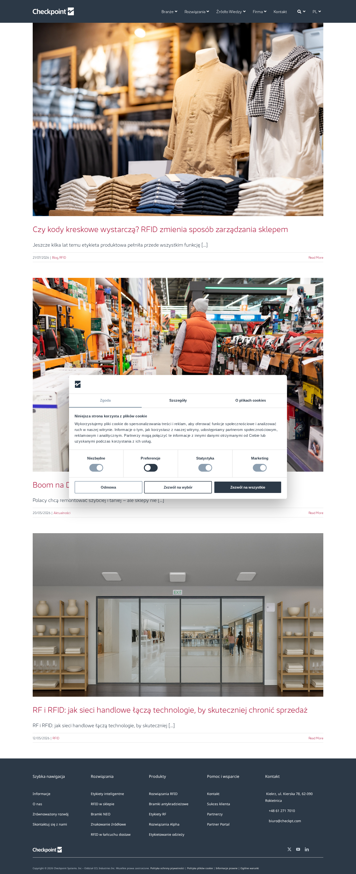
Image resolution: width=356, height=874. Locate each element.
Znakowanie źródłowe (108, 824)
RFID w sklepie (102, 804)
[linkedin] (307, 849)
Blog (174, 128)
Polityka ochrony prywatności (167, 868)
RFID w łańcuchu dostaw (111, 834)
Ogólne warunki (249, 868)
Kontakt (213, 793)
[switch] (151, 468)
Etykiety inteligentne (107, 793)
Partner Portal (218, 824)
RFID (181, 128)
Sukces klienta (218, 804)
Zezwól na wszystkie (247, 487)
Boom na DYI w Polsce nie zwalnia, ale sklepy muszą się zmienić (178, 367)
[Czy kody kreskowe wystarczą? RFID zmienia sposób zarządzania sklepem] (178, 119)
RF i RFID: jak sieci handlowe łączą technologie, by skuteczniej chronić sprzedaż (178, 607)
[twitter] (289, 849)
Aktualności (62, 512)
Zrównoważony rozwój (51, 814)
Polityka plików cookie (200, 868)
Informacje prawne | (228, 868)
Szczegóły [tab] (178, 400)
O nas (37, 804)
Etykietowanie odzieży (166, 834)
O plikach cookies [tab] (250, 400)
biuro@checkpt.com (284, 821)
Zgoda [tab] (105, 400)
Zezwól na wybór (178, 487)
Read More (316, 257)
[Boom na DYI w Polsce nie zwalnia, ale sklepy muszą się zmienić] (178, 375)
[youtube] (298, 849)
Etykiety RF (157, 814)
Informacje (41, 793)
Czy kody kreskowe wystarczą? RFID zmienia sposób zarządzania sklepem (178, 112)
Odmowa (108, 487)
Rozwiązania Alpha (164, 824)
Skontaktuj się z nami (50, 824)
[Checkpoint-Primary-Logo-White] (53, 10)
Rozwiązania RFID (163, 793)
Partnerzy (215, 814)
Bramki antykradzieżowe (168, 804)
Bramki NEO (100, 814)
